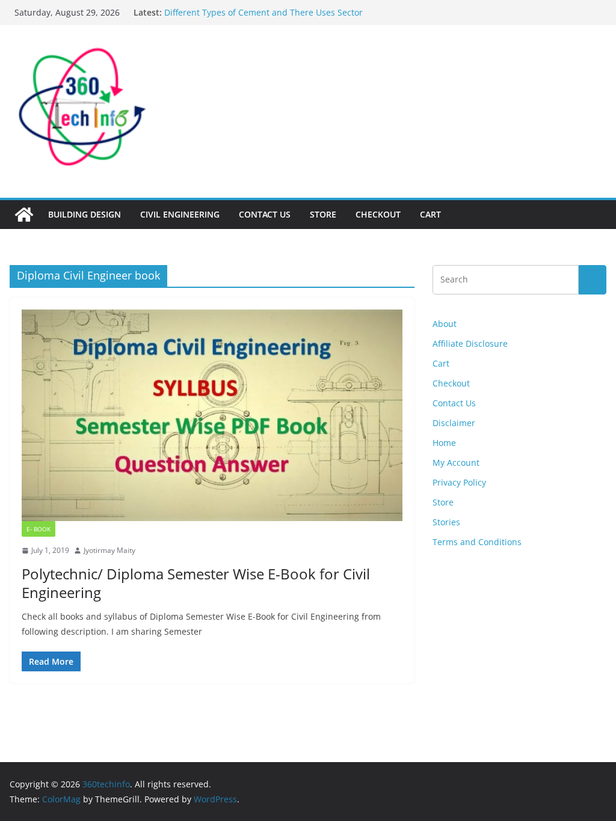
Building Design (84, 214)
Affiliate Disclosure (470, 343)
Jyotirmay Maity (109, 550)
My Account (456, 462)
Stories (446, 522)
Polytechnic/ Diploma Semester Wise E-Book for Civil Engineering (196, 583)
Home (444, 442)
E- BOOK (38, 529)
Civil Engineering (180, 214)
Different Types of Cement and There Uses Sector (263, 12)
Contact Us (265, 214)
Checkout (378, 214)
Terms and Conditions (477, 542)
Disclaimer (454, 423)
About (445, 323)
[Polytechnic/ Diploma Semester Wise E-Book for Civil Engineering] (212, 415)
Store (323, 214)
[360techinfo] (24, 214)
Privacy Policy (459, 482)
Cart (430, 214)
